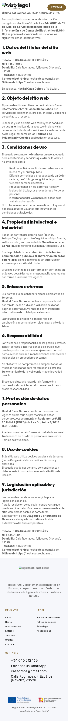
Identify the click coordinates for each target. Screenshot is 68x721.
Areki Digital (42, 711)
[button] (37, 8)
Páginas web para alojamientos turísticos (34, 707)
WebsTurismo (26, 711)
